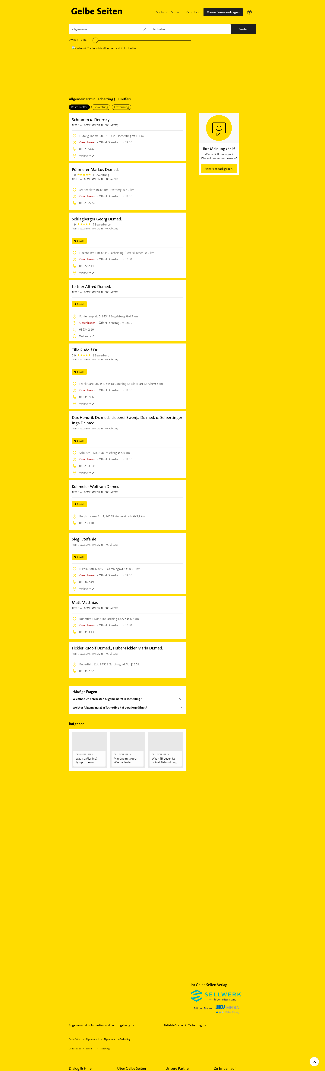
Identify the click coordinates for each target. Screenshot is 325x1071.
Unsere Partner (178, 1068)
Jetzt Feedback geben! (219, 169)
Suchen (161, 12)
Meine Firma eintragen (223, 12)
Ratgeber (192, 12)
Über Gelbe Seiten (131, 1068)
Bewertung (101, 107)
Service (176, 12)
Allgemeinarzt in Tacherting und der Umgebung (99, 1025)
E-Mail (80, 240)
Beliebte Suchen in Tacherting (183, 1025)
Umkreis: (78, 39)
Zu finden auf (225, 1068)
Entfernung (121, 107)
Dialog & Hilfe (80, 1068)
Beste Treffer (79, 107)
